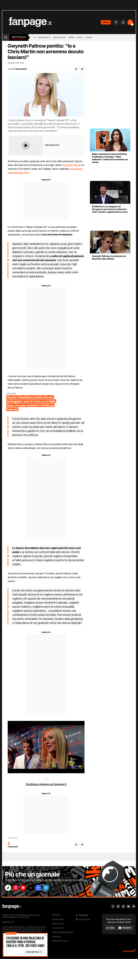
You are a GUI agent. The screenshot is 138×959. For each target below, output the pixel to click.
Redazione (56, 937)
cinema (71, 37)
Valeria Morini (21, 69)
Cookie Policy (58, 928)
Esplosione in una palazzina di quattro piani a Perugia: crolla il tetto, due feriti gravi (25, 942)
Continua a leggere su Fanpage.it (46, 784)
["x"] (31, 888)
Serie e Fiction (59, 37)
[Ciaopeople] (129, 951)
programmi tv (44, 37)
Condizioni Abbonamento (62, 932)
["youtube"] (23, 888)
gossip (89, 37)
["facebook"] (38, 888)
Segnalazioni (57, 919)
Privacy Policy (58, 924)
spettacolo (19, 37)
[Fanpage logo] (27, 22)
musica (80, 37)
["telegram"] (46, 888)
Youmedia (56, 915)
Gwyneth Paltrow (72, 165)
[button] (82, 69)
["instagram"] (16, 888)
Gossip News (12, 838)
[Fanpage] (11, 906)
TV (34, 37)
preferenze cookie (60, 941)
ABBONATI (106, 22)
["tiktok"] (8, 888)
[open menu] (5, 37)
